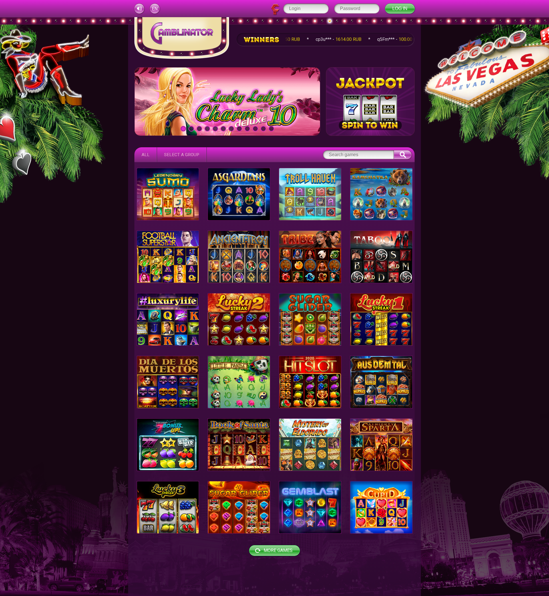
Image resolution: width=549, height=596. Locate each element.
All (146, 154)
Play (227, 101)
